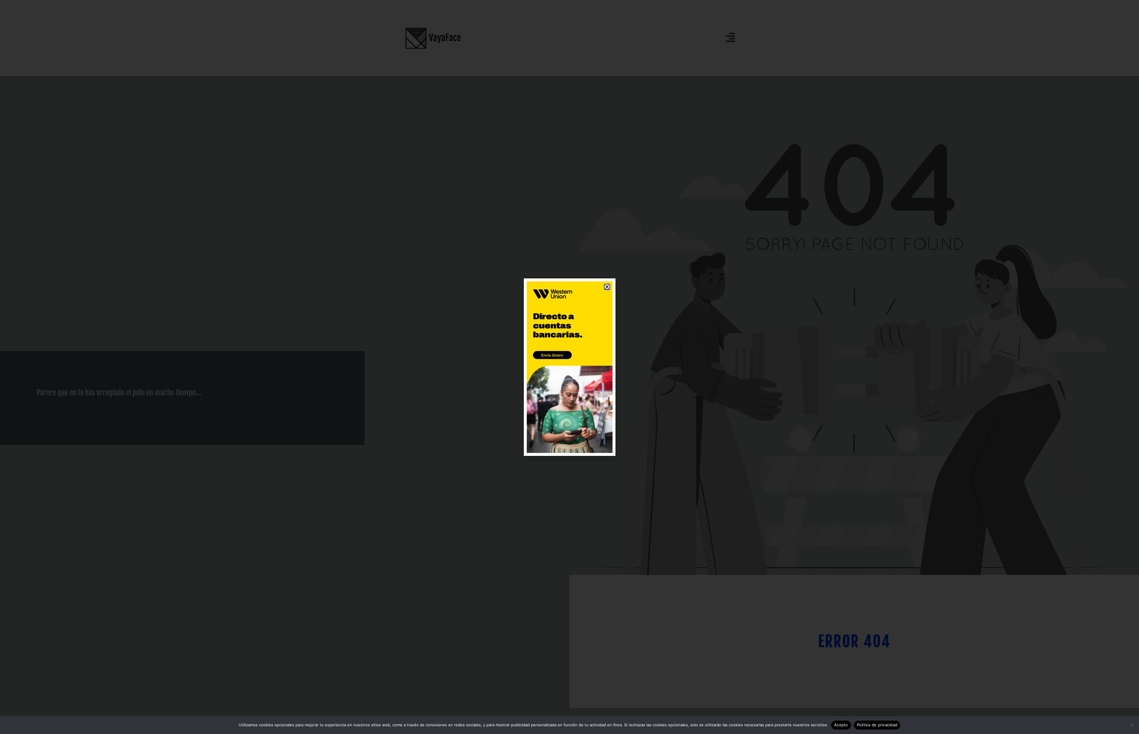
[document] (569, 367)
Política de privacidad (877, 724)
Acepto (841, 724)
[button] (607, 286)
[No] (1132, 725)
